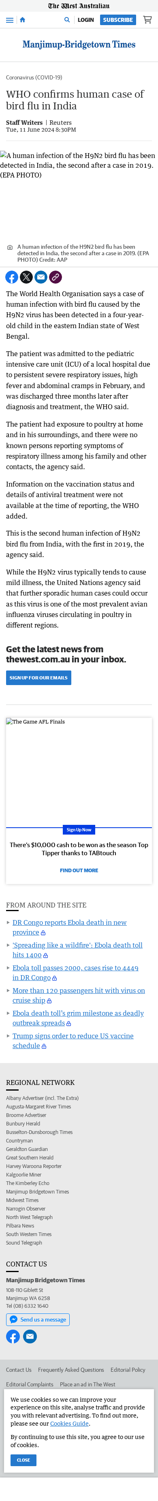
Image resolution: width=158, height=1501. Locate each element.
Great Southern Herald (29, 1158)
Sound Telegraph (24, 1243)
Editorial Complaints (29, 1384)
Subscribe (118, 20)
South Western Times (28, 1234)
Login (86, 20)
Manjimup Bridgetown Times (37, 1192)
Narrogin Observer (25, 1209)
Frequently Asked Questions (71, 1369)
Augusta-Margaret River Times (38, 1107)
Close (23, 1460)
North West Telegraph (29, 1217)
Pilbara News (20, 1226)
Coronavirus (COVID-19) (34, 77)
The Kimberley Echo (27, 1183)
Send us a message (43, 1319)
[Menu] (9, 19)
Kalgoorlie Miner (23, 1175)
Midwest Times (22, 1200)
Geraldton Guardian (27, 1149)
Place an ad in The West (87, 1384)
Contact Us (19, 1369)
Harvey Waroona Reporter (34, 1166)
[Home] (22, 20)
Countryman (19, 1141)
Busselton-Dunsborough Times (39, 1132)
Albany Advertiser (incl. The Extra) (42, 1098)
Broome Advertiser (26, 1115)
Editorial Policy (128, 1369)
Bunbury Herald (23, 1124)
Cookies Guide (69, 1423)
